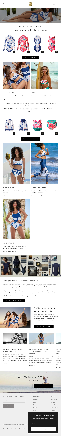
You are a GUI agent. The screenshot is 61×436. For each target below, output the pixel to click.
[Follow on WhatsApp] (24, 428)
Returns (35, 405)
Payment (35, 410)
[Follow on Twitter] (7, 428)
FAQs (34, 402)
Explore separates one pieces (9, 251)
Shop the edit (6, 99)
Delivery (35, 407)
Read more (5, 363)
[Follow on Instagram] (11, 428)
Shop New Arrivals (30, 57)
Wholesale (53, 410)
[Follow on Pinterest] (16, 428)
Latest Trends (6, 346)
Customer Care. (24, 424)
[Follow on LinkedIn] (20, 428)
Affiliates (53, 402)
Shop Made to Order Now (14, 300)
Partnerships (53, 405)
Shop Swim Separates (30, 139)
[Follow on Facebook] (3, 428)
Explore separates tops (8, 196)
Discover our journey (43, 326)
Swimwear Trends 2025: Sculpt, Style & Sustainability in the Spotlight (39, 351)
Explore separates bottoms (37, 196)
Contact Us (35, 399)
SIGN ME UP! (43, 429)
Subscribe (8, 406)
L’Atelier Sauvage (54, 407)
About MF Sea (54, 399)
